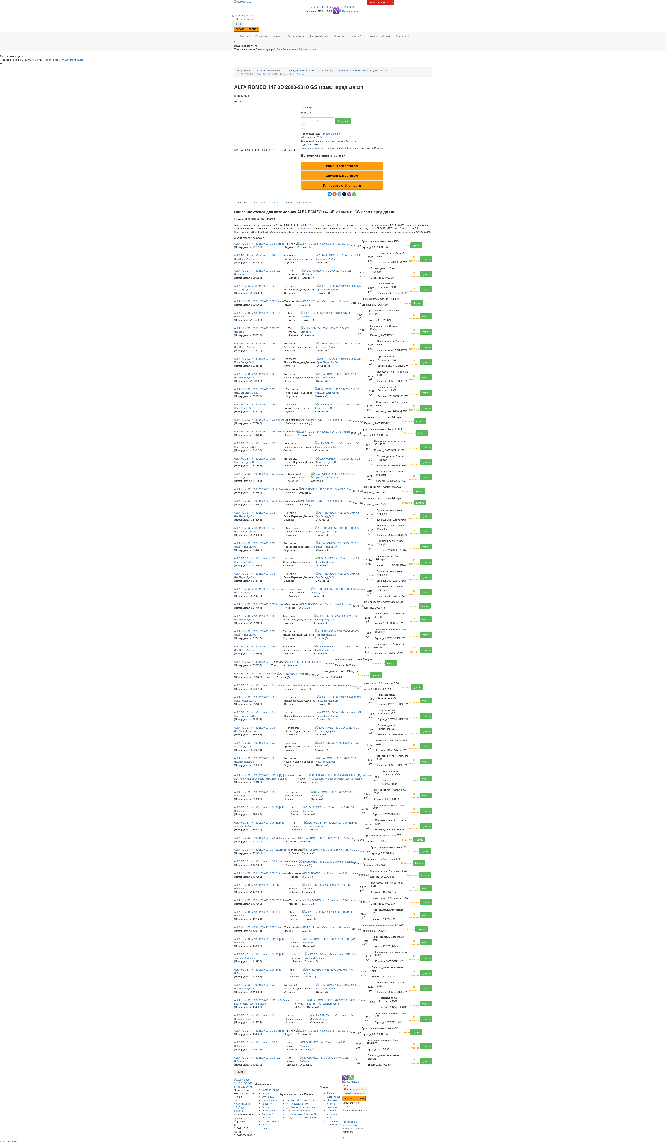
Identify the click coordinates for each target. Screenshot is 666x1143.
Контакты (401, 36)
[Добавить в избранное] (303, 129)
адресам (305, 228)
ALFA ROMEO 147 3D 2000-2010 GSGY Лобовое (261, 900)
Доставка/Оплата (319, 36)
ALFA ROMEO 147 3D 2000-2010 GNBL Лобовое (261, 849)
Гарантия (339, 36)
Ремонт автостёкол (342, 165)
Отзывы (386, 36)
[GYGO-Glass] (242, 1)
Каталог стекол (270, 1089)
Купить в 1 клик (8, 1141)
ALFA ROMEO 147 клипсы (249, 673)
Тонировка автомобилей (334, 1122)
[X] (344, 194)
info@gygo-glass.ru (242, 19)
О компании (295, 36)
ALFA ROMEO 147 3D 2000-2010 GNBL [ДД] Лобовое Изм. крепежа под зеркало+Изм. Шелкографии (264, 776)
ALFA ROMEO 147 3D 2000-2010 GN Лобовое (260, 837)
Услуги (277, 36)
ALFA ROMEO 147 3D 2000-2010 (252, 661)
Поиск (237, 23)
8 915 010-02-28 (243, 1083)
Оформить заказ (307, 49)
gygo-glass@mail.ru (242, 15)
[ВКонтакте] (330, 194)
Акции (373, 36)
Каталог (243, 36)
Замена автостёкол (342, 175)
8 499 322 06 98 (243, 1086)
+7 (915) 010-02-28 (344, 6)
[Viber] (349, 194)
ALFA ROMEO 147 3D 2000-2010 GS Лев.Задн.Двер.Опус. (254, 390)
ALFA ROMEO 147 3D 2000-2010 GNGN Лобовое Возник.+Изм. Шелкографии (262, 1001)
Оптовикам (261, 36)
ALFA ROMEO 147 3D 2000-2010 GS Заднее (259, 243)
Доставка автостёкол (312, 147)
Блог (264, 1127)
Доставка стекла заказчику (332, 1103)
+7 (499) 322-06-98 (321, 6)
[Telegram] (339, 194)
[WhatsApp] (354, 194)
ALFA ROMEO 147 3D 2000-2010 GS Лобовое (260, 419)
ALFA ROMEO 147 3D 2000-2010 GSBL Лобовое (261, 873)
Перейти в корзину (287, 49)
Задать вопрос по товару (299, 202)
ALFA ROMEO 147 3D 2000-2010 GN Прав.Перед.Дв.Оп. (255, 714)
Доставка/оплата (267, 1115)
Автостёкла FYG (331, 133)
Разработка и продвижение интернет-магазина (353, 1125)
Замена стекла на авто (332, 1114)
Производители (270, 1121)
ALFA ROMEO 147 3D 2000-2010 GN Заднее (259, 685)
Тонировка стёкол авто (342, 185)
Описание (242, 202)
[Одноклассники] (334, 194)
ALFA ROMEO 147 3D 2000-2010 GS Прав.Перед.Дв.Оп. (254, 287)
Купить (416, 245)
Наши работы (357, 36)
